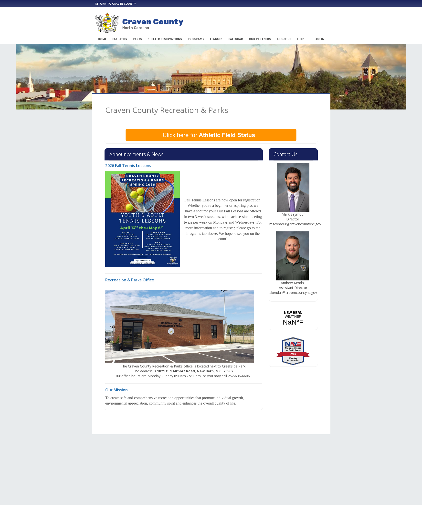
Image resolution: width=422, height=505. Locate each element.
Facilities (119, 39)
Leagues (216, 39)
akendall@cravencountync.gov (293, 292)
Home (102, 39)
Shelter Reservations (165, 39)
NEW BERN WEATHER (293, 318)
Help (300, 39)
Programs (196, 39)
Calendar (235, 39)
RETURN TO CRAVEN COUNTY (115, 3)
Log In (319, 39)
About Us (284, 39)
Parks (137, 39)
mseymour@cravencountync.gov (295, 224)
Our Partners (260, 39)
